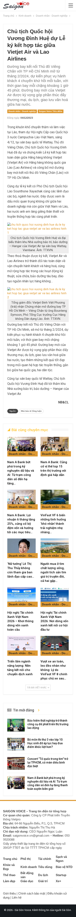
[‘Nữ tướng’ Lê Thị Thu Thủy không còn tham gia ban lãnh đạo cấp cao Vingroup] (21, 548)
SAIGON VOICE (14, 811)
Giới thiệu (9, 893)
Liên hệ (16, 897)
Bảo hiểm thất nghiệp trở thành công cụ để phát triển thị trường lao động (48, 724)
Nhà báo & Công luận (31, 411)
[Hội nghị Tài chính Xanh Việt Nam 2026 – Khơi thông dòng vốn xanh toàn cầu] (21, 597)
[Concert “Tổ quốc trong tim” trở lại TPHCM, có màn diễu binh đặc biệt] (16, 763)
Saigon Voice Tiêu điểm (50, 111)
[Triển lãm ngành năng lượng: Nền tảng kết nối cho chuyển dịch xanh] (21, 646)
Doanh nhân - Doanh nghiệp (22, 111)
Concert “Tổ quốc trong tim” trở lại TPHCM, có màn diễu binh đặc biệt (47, 762)
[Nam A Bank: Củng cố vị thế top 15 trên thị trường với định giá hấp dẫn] (55, 447)
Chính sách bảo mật (31, 893)
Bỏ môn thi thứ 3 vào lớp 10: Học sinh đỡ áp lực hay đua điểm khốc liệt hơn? (45, 743)
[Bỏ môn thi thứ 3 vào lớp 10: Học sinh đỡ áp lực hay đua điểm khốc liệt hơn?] (16, 744)
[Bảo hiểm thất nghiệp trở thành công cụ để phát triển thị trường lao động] (16, 725)
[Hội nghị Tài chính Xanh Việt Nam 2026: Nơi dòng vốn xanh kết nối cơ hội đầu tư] (55, 597)
